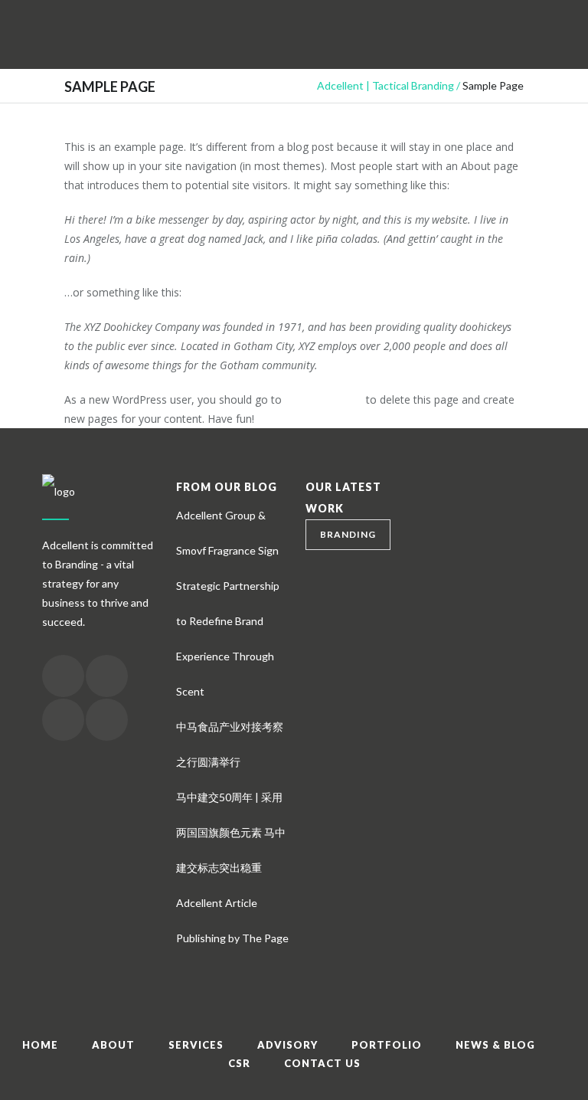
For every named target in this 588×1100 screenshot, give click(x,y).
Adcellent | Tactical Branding (385, 85)
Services (196, 1045)
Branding (348, 534)
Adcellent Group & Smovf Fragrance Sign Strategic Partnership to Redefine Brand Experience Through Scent (227, 603)
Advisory (287, 1045)
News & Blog (495, 1045)
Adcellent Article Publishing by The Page (232, 920)
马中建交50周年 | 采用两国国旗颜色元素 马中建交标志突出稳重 (231, 832)
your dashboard (324, 399)
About (113, 1045)
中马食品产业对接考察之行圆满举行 (229, 744)
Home (40, 1045)
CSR (239, 1063)
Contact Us (322, 1063)
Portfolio (386, 1045)
